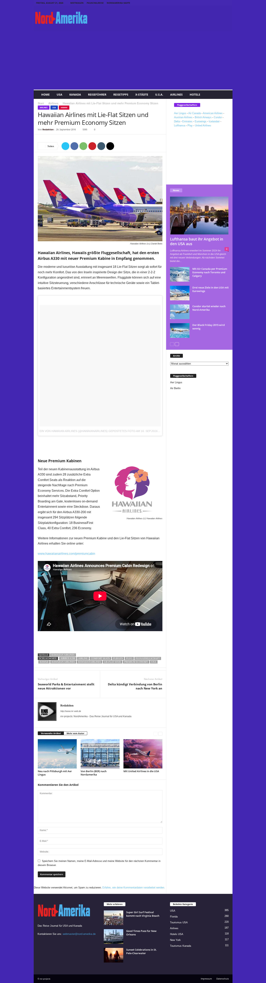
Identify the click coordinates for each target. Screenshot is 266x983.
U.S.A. (159, 94)
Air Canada (194, 113)
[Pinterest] (209, 3)
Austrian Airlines (183, 117)
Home (45, 94)
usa (153, 662)
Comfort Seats (100, 658)
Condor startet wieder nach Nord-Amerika (208, 307)
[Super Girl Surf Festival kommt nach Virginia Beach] (113, 917)
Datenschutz (222, 978)
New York (175, 940)
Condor (218, 117)
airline (83, 658)
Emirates (187, 121)
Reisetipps (120, 94)
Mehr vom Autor (75, 733)
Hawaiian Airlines (63, 655)
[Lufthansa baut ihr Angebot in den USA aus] (199, 215)
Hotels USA (176, 934)
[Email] (110, 146)
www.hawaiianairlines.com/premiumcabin (66, 553)
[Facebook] (203, 3)
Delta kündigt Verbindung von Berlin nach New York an (135, 686)
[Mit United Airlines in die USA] (142, 753)
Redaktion (48, 129)
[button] (226, 94)
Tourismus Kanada (180, 945)
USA (59, 94)
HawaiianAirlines (89, 662)
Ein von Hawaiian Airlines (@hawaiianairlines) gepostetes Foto (87, 431)
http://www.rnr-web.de (70, 711)
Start (41, 103)
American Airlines (213, 113)
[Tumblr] (221, 3)
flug (129, 658)
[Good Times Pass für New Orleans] (113, 936)
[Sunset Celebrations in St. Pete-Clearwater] (113, 955)
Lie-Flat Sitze (112, 662)
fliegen (118, 658)
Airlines (176, 94)
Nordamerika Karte (118, 2)
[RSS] (215, 3)
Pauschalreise (95, 2)
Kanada (75, 94)
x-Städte (141, 94)
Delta (177, 121)
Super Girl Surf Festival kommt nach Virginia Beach (142, 913)
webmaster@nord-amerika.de (79, 933)
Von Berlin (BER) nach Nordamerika (94, 772)
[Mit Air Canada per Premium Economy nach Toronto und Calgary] (179, 274)
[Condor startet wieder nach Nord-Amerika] (179, 311)
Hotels (195, 94)
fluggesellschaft (148, 658)
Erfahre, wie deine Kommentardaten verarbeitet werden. (133, 887)
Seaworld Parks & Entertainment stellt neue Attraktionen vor (66, 686)
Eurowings (200, 121)
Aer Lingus (180, 113)
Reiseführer (97, 94)
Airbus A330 (68, 658)
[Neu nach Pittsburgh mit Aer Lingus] (57, 753)
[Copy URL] (119, 146)
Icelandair (214, 121)
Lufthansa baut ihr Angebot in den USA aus (196, 241)
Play (190, 125)
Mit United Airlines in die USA (141, 771)
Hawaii (64, 107)
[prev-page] (155, 733)
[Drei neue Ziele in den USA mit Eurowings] (179, 293)
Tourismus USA (179, 922)
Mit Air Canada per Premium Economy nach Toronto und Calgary (209, 272)
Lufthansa (179, 125)
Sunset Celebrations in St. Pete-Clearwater (141, 951)
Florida (174, 916)
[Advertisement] (133, 60)
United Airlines (203, 125)
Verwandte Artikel (51, 733)
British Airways (203, 117)
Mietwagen (77, 2)
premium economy (136, 662)
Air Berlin (175, 388)
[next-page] (160, 733)
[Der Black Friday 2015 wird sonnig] (179, 330)
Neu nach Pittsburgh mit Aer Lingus (55, 772)
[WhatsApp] (83, 146)
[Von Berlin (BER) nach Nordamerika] (100, 753)
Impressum (206, 978)
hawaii (44, 662)
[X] (227, 3)
